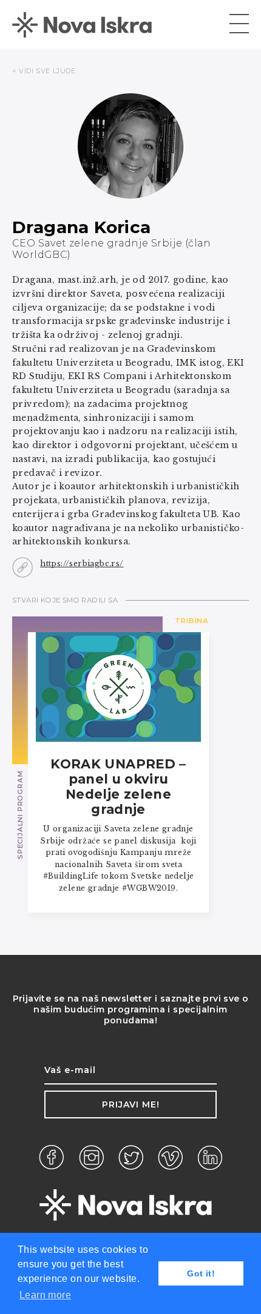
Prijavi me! (131, 1104)
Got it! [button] (201, 1273)
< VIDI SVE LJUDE (44, 71)
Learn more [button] (45, 1295)
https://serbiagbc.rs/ (81, 563)
